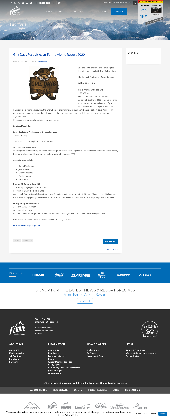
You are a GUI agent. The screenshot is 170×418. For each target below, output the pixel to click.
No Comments (112, 250)
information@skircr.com (47, 322)
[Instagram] (15, 3)
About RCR (14, 350)
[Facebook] (11, 3)
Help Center (54, 353)
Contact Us (53, 350)
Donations (14, 359)
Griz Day (28, 240)
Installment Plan (95, 356)
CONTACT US (126, 2)
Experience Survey (57, 356)
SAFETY (77, 390)
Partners (13, 362)
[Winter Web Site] (54, 3)
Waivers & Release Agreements (141, 353)
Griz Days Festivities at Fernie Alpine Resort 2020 (49, 54)
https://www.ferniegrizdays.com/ (27, 225)
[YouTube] (23, 3)
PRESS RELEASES (97, 390)
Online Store (93, 350)
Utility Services (55, 365)
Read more (110, 241)
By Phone (91, 353)
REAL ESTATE (60, 390)
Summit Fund (54, 373)
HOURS (117, 2)
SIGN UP (85, 301)
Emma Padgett (43, 61)
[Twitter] (19, 3)
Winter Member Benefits (60, 362)
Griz (18, 240)
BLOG (105, 2)
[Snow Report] (27, 3)
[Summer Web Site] (59, 3)
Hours (51, 359)
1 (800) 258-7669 (43, 3)
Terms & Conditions (135, 350)
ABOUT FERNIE (38, 390)
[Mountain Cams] (31, 3)
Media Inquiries (16, 353)
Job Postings (15, 356)
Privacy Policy (132, 356)
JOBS (111, 2)
